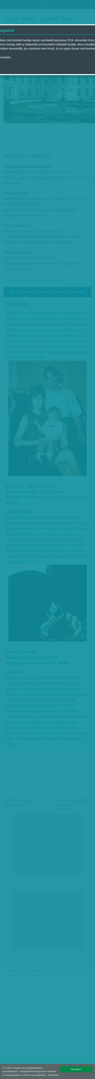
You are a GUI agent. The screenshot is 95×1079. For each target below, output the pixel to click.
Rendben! (76, 1069)
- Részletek (53, 1075)
